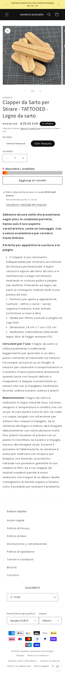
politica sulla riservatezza (22, 660)
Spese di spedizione (30, 128)
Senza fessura (17, 144)
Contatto (13, 575)
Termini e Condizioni (20, 559)
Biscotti (12, 567)
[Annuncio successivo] (58, 4)
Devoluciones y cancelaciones (27, 544)
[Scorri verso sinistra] (25, 91)
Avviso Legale (15, 520)
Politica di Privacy (18, 528)
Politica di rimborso (38, 655)
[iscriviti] (54, 597)
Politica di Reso (17, 536)
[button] (7, 14)
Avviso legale (41, 666)
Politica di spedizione (19, 666)
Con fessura (42, 143)
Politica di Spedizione (20, 551)
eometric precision (30, 651)
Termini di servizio (50, 660)
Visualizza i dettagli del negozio (26, 204)
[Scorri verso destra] (40, 91)
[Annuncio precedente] (6, 4)
